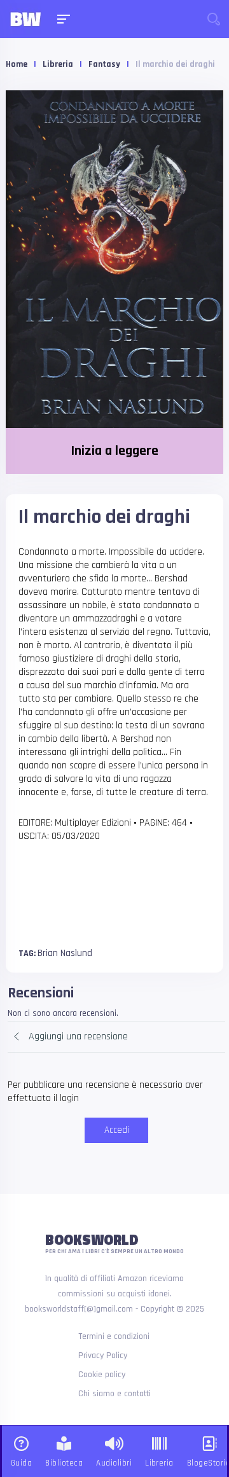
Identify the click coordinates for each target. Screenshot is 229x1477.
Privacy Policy (102, 1355)
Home (16, 64)
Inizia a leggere (114, 451)
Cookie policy (101, 1374)
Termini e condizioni (113, 1336)
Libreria (58, 64)
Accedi (116, 1130)
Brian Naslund (65, 953)
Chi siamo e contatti (114, 1393)
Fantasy (104, 64)
